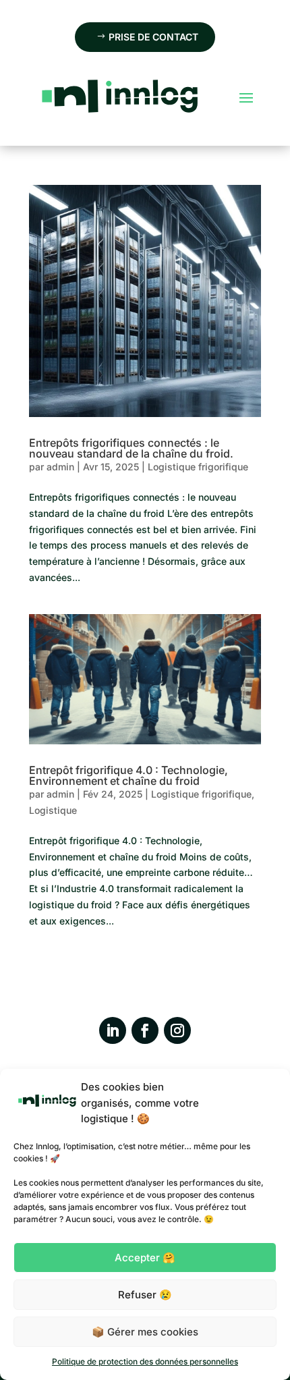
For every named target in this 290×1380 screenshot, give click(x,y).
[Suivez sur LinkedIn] (112, 1030)
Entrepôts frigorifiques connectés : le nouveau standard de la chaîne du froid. (131, 448)
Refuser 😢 (145, 1294)
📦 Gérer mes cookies (145, 1331)
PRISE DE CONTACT (153, 37)
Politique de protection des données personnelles (145, 1361)
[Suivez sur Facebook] (145, 1030)
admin (60, 466)
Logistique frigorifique (198, 466)
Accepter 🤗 (145, 1257)
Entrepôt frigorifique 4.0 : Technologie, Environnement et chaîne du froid (128, 775)
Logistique (53, 810)
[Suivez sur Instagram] (177, 1030)
